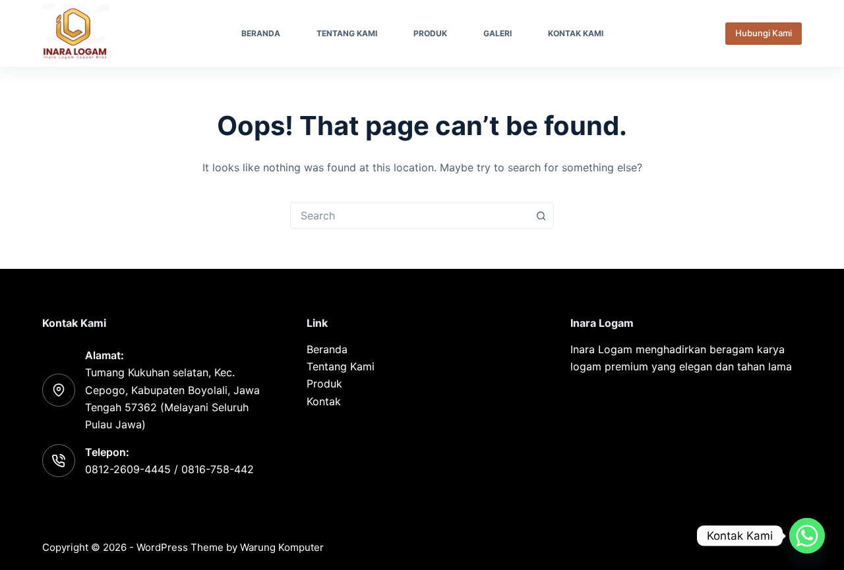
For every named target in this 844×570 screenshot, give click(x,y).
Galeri (497, 33)
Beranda (260, 33)
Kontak (324, 401)
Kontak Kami (575, 33)
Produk (430, 33)
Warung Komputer (282, 547)
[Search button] (540, 215)
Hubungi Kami (763, 33)
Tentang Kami (346, 33)
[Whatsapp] (807, 536)
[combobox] (409, 215)
